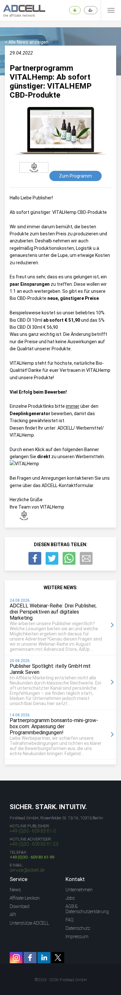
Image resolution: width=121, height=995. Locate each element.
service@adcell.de (27, 870)
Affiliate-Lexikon (25, 898)
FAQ (70, 919)
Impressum (77, 936)
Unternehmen (79, 889)
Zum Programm (75, 176)
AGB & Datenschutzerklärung (87, 909)
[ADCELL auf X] (57, 957)
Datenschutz (78, 928)
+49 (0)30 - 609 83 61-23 (34, 844)
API (13, 914)
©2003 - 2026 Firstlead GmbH (61, 980)
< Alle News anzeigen (26, 42)
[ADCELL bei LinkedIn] (43, 957)
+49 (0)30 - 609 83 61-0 (33, 831)
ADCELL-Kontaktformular (67, 485)
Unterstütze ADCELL (29, 923)
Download (19, 906)
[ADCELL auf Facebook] (30, 957)
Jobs (70, 898)
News (15, 889)
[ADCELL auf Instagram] (16, 957)
